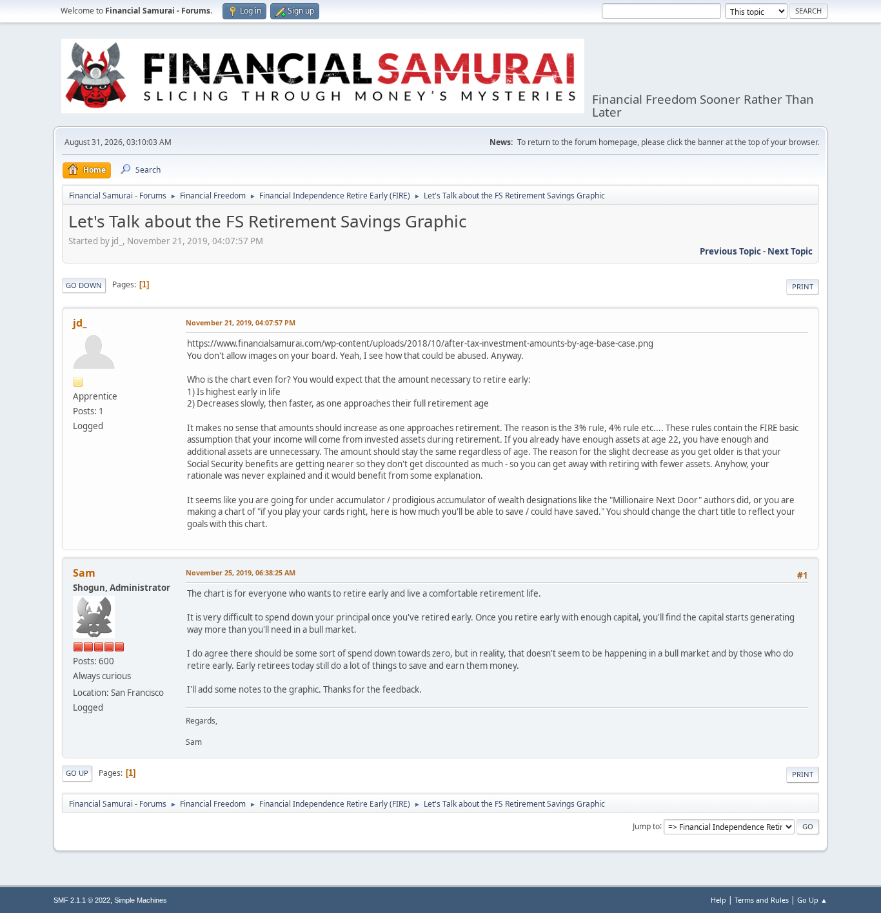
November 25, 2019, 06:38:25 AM (240, 572)
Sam (84, 573)
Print (802, 286)
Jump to (646, 825)
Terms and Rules (762, 900)
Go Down (84, 285)
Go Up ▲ (812, 900)
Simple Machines (140, 900)
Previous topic (730, 251)
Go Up (77, 773)
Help (718, 900)
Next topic (790, 251)
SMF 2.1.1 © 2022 (82, 900)
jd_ (80, 323)
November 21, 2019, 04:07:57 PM (240, 322)
